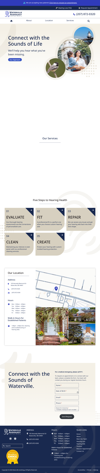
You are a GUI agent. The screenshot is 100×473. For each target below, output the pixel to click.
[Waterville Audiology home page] (14, 14)
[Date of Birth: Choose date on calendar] (78, 392)
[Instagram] (15, 438)
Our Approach (15, 60)
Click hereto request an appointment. (63, 3)
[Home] (11, 21)
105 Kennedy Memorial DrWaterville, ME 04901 (18, 284)
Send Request (67, 417)
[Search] (89, 21)
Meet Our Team (19, 120)
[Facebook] (10, 438)
